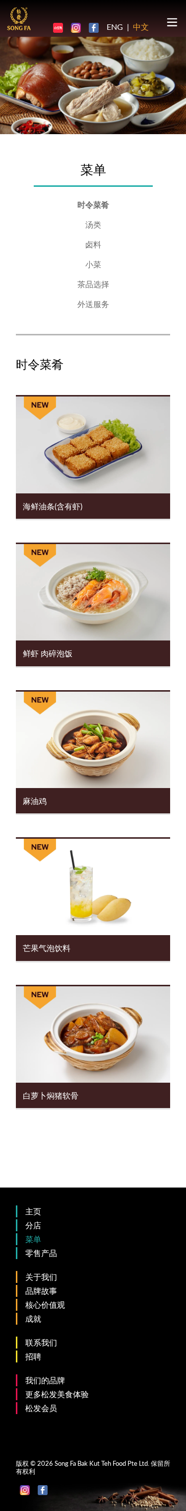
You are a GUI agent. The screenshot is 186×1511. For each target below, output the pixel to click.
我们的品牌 (45, 1380)
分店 (33, 1225)
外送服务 (93, 304)
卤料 (93, 244)
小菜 (93, 264)
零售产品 (41, 1253)
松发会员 (41, 1408)
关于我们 (41, 1276)
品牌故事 (41, 1290)
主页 (33, 1211)
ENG (115, 26)
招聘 (33, 1356)
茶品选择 (93, 284)
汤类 (93, 224)
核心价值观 (45, 1304)
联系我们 (41, 1342)
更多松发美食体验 (57, 1394)
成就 (33, 1318)
